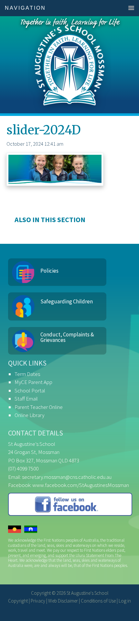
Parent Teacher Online (39, 407)
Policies (49, 270)
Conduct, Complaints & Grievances (67, 337)
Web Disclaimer (63, 601)
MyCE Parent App (33, 382)
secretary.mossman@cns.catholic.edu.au (67, 476)
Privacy (38, 601)
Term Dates (27, 374)
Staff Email (26, 398)
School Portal (30, 390)
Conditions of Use (98, 601)
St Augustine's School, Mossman (69, 64)
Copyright (18, 601)
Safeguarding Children (66, 301)
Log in (125, 601)
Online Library (29, 415)
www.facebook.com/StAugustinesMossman (80, 485)
